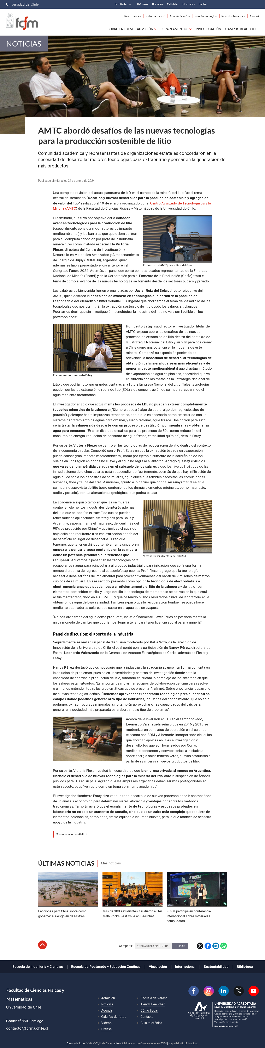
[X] (239, 991)
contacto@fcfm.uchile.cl (27, 1028)
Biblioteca (245, 966)
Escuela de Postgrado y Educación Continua (106, 966)
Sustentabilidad (216, 966)
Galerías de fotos (113, 1017)
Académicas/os (180, 16)
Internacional (185, 966)
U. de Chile (105, 1043)
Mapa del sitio (176, 1043)
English (203, 4)
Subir (42, 944)
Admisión (145, 29)
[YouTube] (253, 991)
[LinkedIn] (223, 991)
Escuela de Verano (154, 998)
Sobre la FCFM (120, 29)
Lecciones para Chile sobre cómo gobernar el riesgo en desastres (62, 913)
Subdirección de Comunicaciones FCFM (144, 1043)
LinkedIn (215, 946)
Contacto (147, 1017)
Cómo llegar (149, 1010)
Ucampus (157, 4)
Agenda (106, 1010)
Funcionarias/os (206, 16)
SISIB (89, 1043)
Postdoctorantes (233, 16)
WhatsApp (223, 946)
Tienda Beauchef (153, 1004)
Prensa (106, 1029)
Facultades (121, 4)
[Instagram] (209, 991)
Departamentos (174, 29)
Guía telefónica (151, 1023)
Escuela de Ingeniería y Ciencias (37, 966)
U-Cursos (142, 4)
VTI (96, 1043)
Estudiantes (154, 16)
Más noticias (111, 863)
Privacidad (192, 1043)
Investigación (208, 29)
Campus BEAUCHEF (241, 29)
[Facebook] (193, 991)
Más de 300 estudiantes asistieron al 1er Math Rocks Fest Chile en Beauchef (132, 913)
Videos (106, 1023)
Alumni (254, 16)
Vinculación (158, 966)
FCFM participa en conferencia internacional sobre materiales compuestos (189, 916)
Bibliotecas (188, 4)
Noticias (23, 43)
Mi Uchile (172, 4)
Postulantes (132, 16)
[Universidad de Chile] (22, 4)
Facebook (208, 946)
